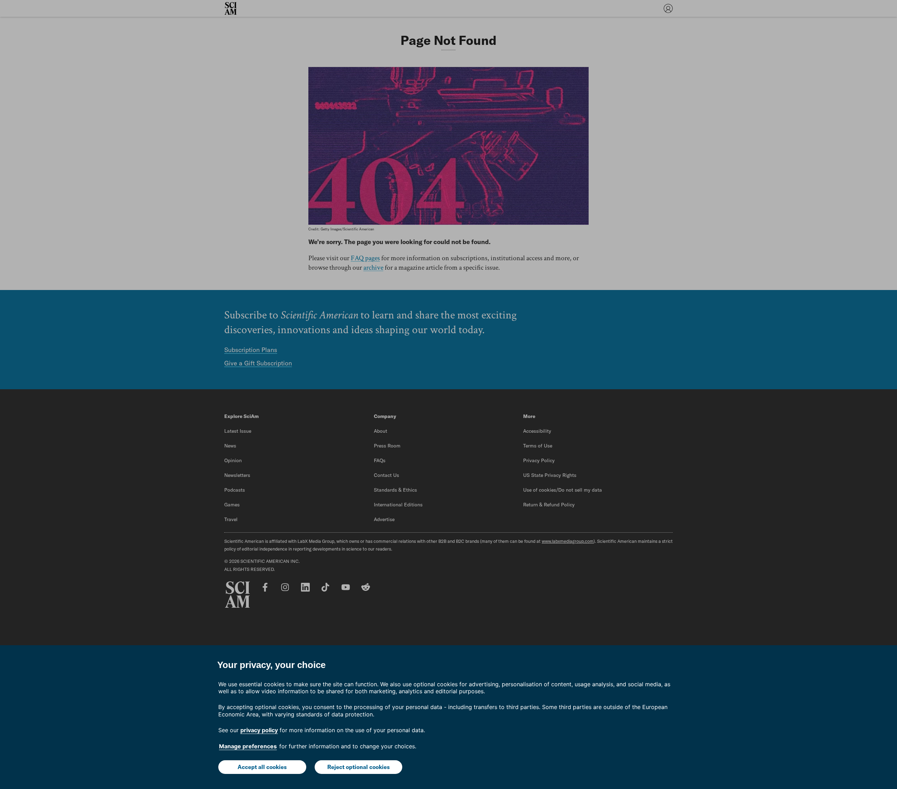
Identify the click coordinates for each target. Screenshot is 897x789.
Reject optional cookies (358, 766)
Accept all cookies (262, 766)
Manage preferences (248, 746)
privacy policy (259, 730)
